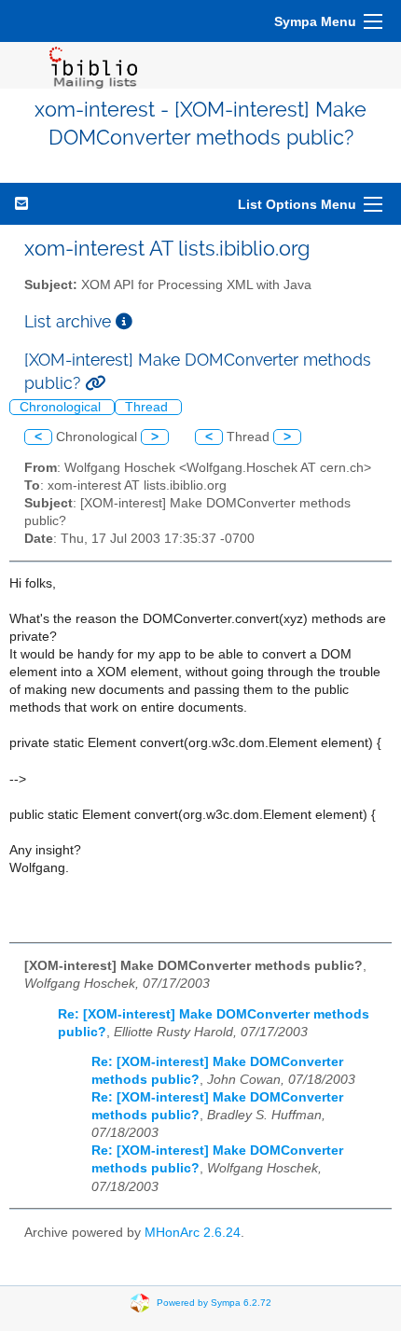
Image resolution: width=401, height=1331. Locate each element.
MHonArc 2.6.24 (193, 1233)
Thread (148, 407)
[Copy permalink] (95, 383)
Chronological (62, 407)
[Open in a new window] (124, 321)
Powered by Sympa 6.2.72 (214, 1302)
